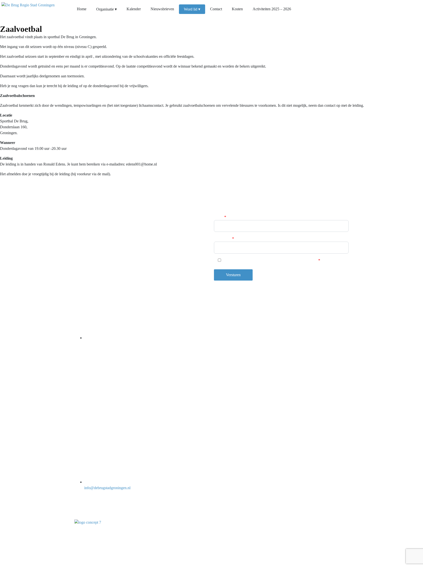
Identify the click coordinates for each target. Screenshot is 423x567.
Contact (216, 9)
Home (81, 9)
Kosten (237, 9)
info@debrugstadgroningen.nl (107, 488)
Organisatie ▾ (106, 9)
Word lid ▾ (192, 9)
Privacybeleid (338, 533)
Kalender (134, 9)
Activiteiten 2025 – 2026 (272, 9)
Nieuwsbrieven (162, 9)
